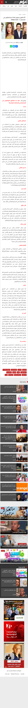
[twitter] (14, 46)
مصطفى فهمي (18, 374)
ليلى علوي (24, 374)
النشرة (20, 6)
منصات (4, 6)
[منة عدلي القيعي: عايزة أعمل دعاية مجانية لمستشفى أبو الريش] (22, 477)
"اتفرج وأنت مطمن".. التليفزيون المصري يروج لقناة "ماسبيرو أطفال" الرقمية (9, 398)
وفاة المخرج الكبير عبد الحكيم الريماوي (8, 494)
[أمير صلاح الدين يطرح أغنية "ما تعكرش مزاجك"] (14, 513)
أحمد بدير (24, 369)
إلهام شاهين (14, 369)
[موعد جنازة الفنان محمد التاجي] (22, 389)
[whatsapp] (11, 46)
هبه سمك (19, 42)
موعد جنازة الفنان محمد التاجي (10, 386)
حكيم (18, 372)
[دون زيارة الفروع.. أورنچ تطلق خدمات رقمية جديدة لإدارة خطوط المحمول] (22, 487)
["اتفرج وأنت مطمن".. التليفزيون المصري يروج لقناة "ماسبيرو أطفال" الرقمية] (22, 399)
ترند (8, 6)
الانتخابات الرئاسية (6, 369)
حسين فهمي (23, 372)
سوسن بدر (9, 372)
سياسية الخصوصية (15, 673)
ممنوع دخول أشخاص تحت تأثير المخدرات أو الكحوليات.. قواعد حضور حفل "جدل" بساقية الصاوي (9, 437)
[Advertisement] (14, 76)
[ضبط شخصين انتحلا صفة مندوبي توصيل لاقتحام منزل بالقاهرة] (22, 418)
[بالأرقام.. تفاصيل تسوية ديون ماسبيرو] (22, 458)
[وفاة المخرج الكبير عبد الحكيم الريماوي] (22, 497)
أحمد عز (19, 369)
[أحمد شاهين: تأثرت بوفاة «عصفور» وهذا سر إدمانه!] (14, 542)
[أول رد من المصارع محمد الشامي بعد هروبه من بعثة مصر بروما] (22, 428)
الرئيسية (25, 6)
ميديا (16, 6)
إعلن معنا (7, 673)
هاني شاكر (11, 374)
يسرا (6, 374)
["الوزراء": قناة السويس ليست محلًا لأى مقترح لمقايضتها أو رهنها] (22, 408)
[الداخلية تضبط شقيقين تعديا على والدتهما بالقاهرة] (22, 448)
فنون (12, 6)
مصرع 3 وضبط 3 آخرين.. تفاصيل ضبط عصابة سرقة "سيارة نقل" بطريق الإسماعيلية (8, 467)
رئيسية (14, 372)
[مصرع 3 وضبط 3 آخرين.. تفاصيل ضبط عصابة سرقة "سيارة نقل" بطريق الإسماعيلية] (22, 467)
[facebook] (16, 46)
